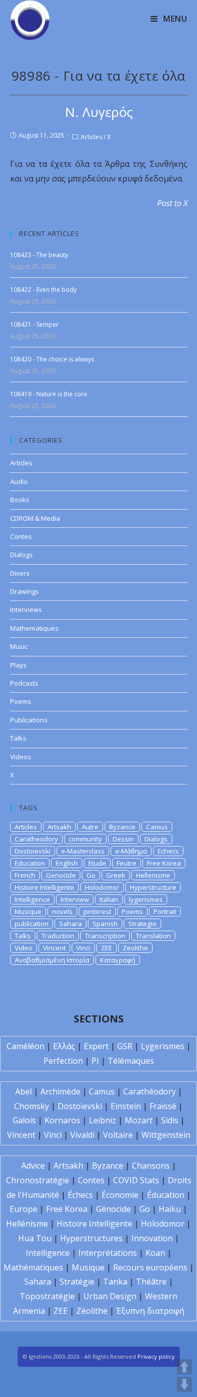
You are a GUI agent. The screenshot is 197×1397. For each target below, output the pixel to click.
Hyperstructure (153, 887)
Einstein (126, 1106)
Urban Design (109, 1296)
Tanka (115, 1281)
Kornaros (62, 1120)
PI (95, 1060)
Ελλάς (64, 1046)
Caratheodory (36, 838)
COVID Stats (136, 1180)
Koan (155, 1252)
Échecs (80, 1194)
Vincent (54, 947)
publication (31, 923)
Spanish (105, 923)
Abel (23, 1091)
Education (30, 863)
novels (62, 911)
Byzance (122, 826)
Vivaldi (82, 1134)
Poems (20, 701)
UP (184, 1366)
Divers (20, 573)
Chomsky (31, 1106)
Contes (21, 536)
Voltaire (118, 1134)
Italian (109, 899)
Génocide (113, 1208)
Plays (18, 665)
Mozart (139, 1120)
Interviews (26, 609)
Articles (91, 137)
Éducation (165, 1194)
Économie (120, 1194)
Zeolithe (135, 947)
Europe (23, 1208)
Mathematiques (34, 628)
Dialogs (21, 554)
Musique (28, 911)
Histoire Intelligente (44, 887)
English (67, 863)
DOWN (184, 1384)
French (25, 875)
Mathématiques (33, 1267)
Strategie (142, 923)
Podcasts (24, 683)
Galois (24, 1120)
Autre (90, 826)
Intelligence (32, 899)
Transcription (105, 935)
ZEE (106, 947)
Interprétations (107, 1252)
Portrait (165, 911)
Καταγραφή (117, 959)
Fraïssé (163, 1106)
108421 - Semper (34, 324)
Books (19, 499)
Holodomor (102, 887)
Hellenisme (153, 875)
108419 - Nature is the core (48, 394)
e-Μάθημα (131, 851)
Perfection (63, 1060)
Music (19, 646)
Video (23, 947)
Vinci (83, 947)
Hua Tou (35, 1238)
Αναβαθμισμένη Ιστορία (52, 959)
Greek (115, 875)
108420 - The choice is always (52, 359)
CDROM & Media (35, 518)
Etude (97, 863)
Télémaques (131, 1060)
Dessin (123, 838)
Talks (18, 738)
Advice (33, 1165)
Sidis (169, 1120)
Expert (96, 1046)
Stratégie (77, 1281)
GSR (124, 1046)
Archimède (60, 1091)
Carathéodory (149, 1091)
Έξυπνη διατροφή (150, 1310)
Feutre (126, 863)
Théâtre (151, 1281)
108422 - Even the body (43, 289)
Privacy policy (156, 1356)
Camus (157, 826)
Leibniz (102, 1120)
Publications (28, 719)
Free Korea (164, 863)
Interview (75, 899)
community (85, 838)
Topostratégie (47, 1296)
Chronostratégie (37, 1180)
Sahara (70, 923)
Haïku (170, 1208)
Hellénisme (27, 1223)
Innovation (152, 1238)
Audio (19, 481)
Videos (20, 756)
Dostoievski (33, 851)
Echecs (168, 851)
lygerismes (146, 899)
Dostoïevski (80, 1106)
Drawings (24, 591)
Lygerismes (162, 1046)
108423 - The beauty (39, 255)
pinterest (97, 911)
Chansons (151, 1165)
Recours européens (150, 1267)
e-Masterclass (83, 851)
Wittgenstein (165, 1134)
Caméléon (25, 1046)
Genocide (61, 875)
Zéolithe (92, 1310)
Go (90, 875)
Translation (153, 935)
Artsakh (59, 826)
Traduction (57, 935)
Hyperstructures (91, 1238)
